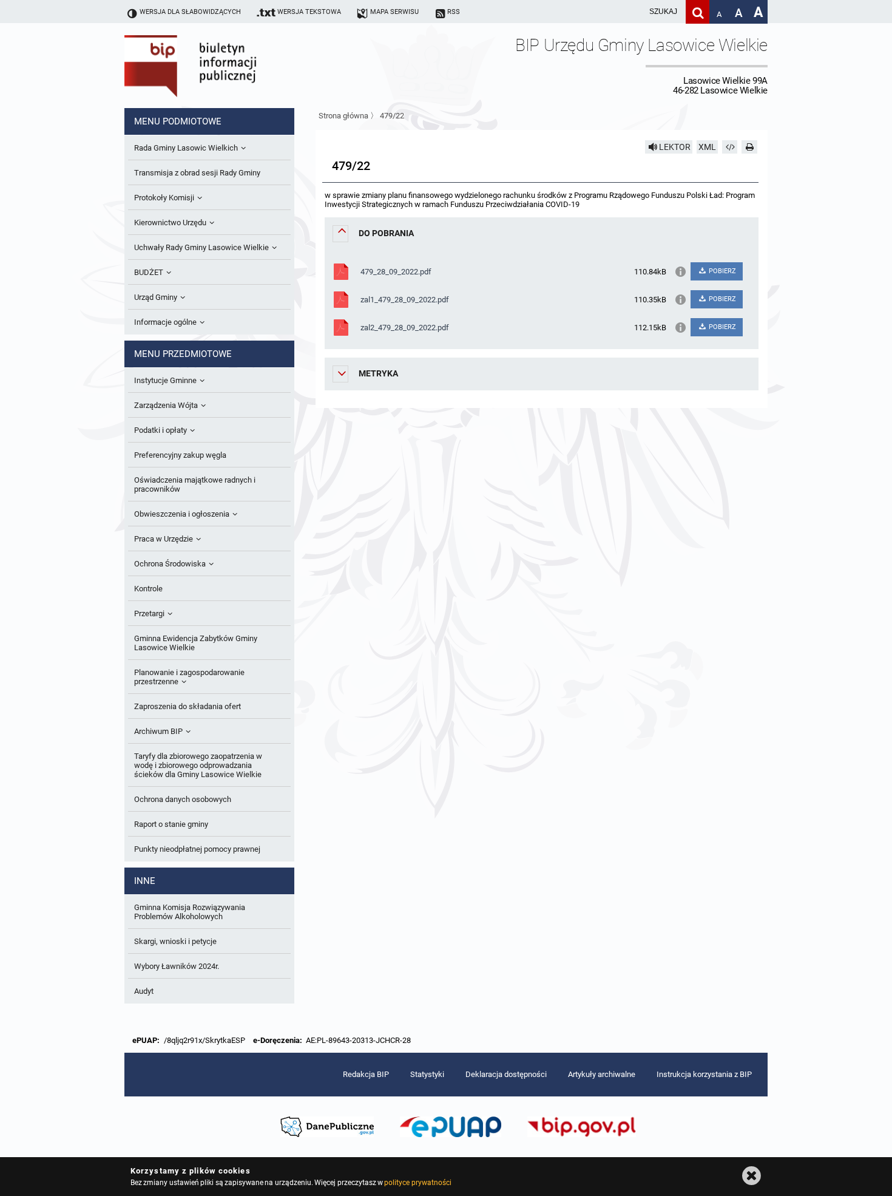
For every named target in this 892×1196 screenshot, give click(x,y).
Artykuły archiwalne (601, 1074)
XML (707, 147)
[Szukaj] (697, 12)
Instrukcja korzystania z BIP (704, 1074)
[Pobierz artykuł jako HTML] (730, 147)
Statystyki (427, 1074)
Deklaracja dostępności (506, 1074)
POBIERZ (721, 271)
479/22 (392, 115)
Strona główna (343, 115)
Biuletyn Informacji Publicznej (224, 65)
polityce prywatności (417, 1182)
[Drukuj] (749, 147)
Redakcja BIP (366, 1074)
